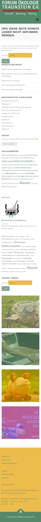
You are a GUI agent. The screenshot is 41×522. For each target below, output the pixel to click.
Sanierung (4, 183)
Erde (34, 161)
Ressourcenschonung (16, 179)
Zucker (15, 186)
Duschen (20, 158)
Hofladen (17, 168)
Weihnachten (34, 183)
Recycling (28, 176)
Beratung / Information (9, 101)
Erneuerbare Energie (7, 165)
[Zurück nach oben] (20, 512)
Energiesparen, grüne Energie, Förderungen (15, 107)
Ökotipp (6, 197)
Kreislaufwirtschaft (18, 170)
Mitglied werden (20, 349)
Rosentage (25, 179)
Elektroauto (7, 161)
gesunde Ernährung (28, 249)
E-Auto (25, 158)
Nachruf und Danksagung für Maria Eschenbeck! (16, 69)
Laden (3, 173)
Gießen (12, 168)
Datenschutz (6, 460)
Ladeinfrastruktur (32, 170)
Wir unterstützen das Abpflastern (14, 220)
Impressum (6, 456)
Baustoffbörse (6, 116)
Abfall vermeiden (8, 155)
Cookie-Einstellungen (9, 463)
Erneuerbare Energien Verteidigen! (12, 90)
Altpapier (21, 155)
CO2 (10, 158)
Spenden (20, 386)
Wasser (25, 183)
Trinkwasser (11, 183)
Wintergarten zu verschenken (11, 81)
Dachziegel (15, 158)
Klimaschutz (26, 167)
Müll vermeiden (20, 173)
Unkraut (17, 183)
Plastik (14, 176)
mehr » (10, 228)
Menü (37, 19)
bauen (26, 155)
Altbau (16, 155)
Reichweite (6, 179)
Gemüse (28, 165)
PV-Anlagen (21, 176)
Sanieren (31, 179)
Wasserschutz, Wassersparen (11, 110)
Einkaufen (31, 158)
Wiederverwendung (7, 186)
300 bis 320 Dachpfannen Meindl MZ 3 (13, 85)
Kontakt (20, 312)
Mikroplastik (10, 173)
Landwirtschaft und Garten (10, 113)
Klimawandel (6, 170)
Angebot (4, 120)
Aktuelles (4, 129)
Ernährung (5, 104)
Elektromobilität (23, 161)
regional (35, 176)
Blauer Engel (5, 158)
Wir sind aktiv (6, 123)
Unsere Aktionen (7, 126)
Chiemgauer (20, 423)
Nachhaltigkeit (7, 176)
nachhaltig (29, 173)
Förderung (22, 165)
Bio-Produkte (32, 155)
